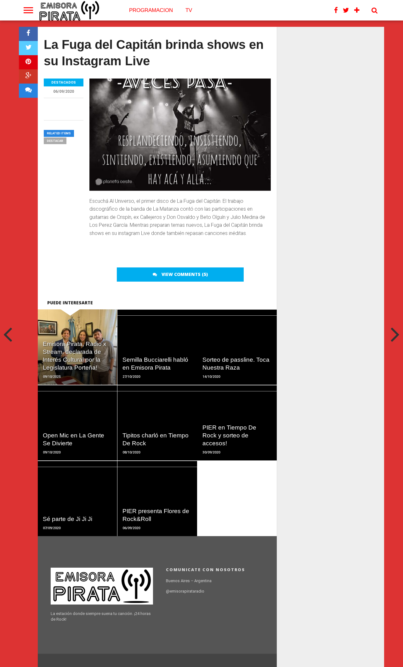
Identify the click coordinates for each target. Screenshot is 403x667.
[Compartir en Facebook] (28, 34)
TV (188, 10)
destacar (55, 141)
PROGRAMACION (151, 10)
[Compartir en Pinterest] (28, 62)
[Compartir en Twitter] (28, 48)
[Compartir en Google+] (28, 76)
